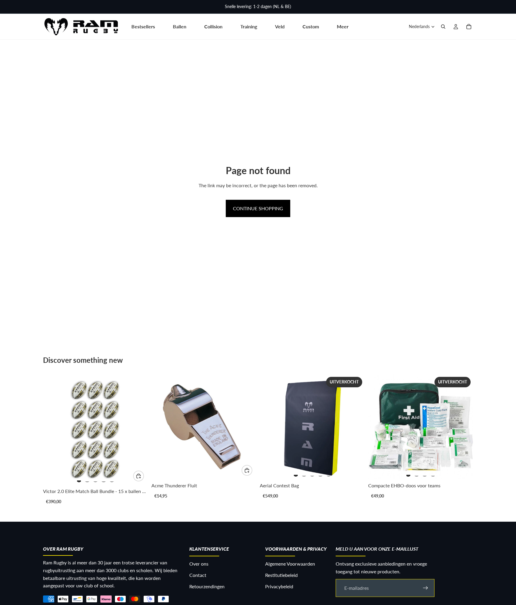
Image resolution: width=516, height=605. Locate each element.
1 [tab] (79, 478)
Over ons (198, 563)
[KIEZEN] (138, 476)
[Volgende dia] (137, 429)
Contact (197, 575)
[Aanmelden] (425, 587)
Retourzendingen (207, 586)
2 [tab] (87, 478)
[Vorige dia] (53, 429)
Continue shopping (258, 208)
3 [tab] (95, 478)
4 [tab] (103, 478)
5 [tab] (112, 478)
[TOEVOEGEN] (247, 470)
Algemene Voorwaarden (290, 563)
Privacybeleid (279, 586)
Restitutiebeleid (281, 575)
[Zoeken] (443, 26)
